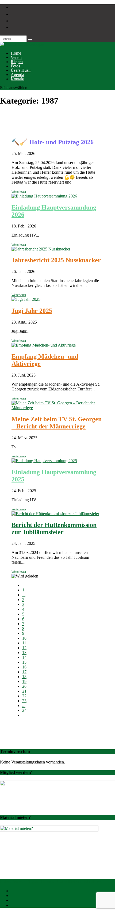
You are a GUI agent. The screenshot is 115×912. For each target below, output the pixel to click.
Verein (16, 57)
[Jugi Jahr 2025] (25, 299)
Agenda (17, 74)
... (23, 594)
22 (24, 696)
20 (24, 686)
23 (24, 700)
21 (24, 691)
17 (24, 672)
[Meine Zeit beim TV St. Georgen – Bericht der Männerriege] (57, 407)
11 (24, 643)
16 (24, 667)
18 (24, 676)
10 (24, 638)
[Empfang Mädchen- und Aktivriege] (43, 345)
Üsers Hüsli (20, 70)
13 (24, 652)
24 (24, 710)
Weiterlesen (18, 191)
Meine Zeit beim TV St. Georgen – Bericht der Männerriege (56, 423)
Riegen (17, 61)
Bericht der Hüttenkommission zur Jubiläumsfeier (54, 528)
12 (24, 647)
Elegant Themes (40, 881)
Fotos (15, 66)
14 (24, 657)
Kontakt (17, 79)
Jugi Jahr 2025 (31, 310)
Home (16, 53)
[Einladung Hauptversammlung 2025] (44, 460)
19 (24, 681)
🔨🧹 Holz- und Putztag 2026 (52, 142)
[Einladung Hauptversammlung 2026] (44, 196)
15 (24, 662)
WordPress (93, 881)
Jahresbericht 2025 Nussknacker (56, 260)
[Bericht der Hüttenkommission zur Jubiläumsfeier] (55, 513)
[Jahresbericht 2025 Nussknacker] (40, 249)
